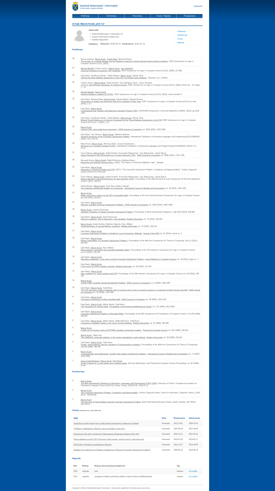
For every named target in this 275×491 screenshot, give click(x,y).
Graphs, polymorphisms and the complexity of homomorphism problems (111, 345)
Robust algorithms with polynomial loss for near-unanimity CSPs (107, 179)
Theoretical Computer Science (155, 330)
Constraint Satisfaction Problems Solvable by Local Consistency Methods (111, 233)
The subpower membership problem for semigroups (102, 188)
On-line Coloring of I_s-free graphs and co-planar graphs (104, 363)
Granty (180, 39)
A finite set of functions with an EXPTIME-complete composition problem (111, 330)
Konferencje (182, 35)
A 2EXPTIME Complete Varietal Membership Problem (103, 283)
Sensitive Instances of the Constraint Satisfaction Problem (105, 137)
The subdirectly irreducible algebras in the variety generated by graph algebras (113, 337)
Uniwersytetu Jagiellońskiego (91, 8)
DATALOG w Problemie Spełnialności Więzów (92, 445)
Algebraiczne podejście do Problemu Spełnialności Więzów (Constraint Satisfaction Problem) (111, 450)
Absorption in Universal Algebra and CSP (97, 170)
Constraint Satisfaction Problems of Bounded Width (102, 314)
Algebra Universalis (135, 219)
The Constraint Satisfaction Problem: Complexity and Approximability (109, 393)
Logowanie (198, 6)
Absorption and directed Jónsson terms (97, 162)
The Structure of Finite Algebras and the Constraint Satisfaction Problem (111, 402)
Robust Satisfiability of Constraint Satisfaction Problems (104, 241)
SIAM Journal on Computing (130, 129)
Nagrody (180, 42)
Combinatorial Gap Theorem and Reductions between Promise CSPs (109, 111)
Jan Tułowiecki (127, 68)
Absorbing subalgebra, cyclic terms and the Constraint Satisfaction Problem (112, 259)
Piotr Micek (117, 361)
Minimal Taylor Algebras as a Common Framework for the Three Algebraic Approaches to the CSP (121, 120)
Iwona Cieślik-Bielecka (90, 361)
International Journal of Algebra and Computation (144, 188)
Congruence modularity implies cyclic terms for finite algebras (106, 323)
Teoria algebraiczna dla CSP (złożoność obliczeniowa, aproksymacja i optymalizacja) (108, 439)
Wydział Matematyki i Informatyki (99, 5)
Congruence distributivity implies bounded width (100, 299)
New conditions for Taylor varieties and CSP (99, 274)
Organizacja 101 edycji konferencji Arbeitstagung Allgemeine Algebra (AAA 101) (106, 434)
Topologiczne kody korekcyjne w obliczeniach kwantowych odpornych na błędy (106, 423)
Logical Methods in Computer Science (160, 259)
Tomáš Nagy (112, 59)
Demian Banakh (87, 68)
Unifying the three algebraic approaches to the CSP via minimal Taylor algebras (114, 78)
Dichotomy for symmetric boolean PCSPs (98, 146)
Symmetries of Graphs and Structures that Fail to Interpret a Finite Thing (111, 101)
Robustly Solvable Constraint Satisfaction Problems (102, 205)
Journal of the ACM (151, 233)
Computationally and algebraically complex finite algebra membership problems (113, 354)
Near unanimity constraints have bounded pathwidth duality (105, 250)
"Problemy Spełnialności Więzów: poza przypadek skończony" (99, 429)
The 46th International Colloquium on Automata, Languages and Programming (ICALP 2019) (119, 383)
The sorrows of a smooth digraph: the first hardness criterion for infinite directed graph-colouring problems (124, 61)
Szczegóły (193, 471)
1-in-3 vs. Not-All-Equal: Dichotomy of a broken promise (104, 85)
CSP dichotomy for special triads (94, 307)
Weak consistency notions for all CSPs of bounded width (104, 195)
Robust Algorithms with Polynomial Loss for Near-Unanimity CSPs (108, 155)
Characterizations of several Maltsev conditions (100, 226)
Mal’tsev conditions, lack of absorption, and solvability (103, 219)
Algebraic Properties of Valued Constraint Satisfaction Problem (107, 212)
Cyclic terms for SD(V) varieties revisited (98, 266)
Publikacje (181, 31)
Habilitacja (93, 44)
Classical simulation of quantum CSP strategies (100, 71)
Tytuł (75, 418)
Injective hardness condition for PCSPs (97, 94)
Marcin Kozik (100, 59)
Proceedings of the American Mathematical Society (130, 307)
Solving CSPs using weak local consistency (99, 129)
